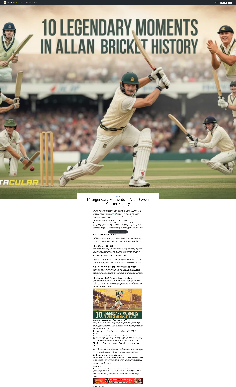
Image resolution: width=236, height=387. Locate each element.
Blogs (35, 2)
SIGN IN (218, 2)
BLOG (230, 2)
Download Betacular (28, 2)
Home (21, 2)
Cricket (118, 196)
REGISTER (224, 2)
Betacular (114, 214)
